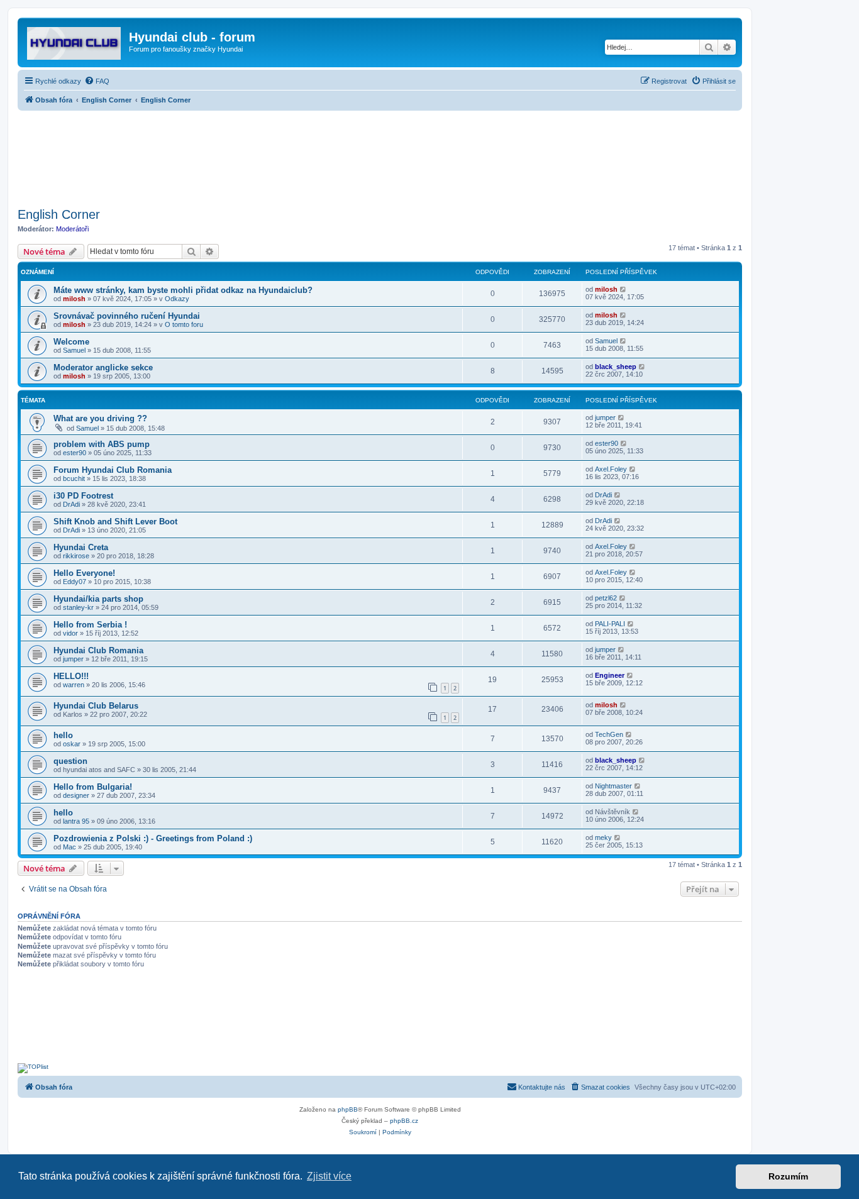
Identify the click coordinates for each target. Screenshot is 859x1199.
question (70, 761)
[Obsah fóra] (75, 41)
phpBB (348, 1109)
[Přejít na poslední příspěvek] (623, 289)
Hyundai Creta (80, 547)
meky (603, 837)
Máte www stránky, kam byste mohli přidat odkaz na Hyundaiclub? (183, 290)
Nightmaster (613, 786)
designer (76, 795)
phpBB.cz (404, 1120)
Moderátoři (72, 229)
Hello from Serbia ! (90, 624)
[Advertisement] (380, 155)
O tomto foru (184, 324)
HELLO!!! (71, 676)
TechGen (609, 734)
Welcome (71, 341)
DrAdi (71, 504)
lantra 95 (76, 821)
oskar (71, 744)
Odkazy (177, 298)
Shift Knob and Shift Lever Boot (115, 521)
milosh (74, 298)
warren (73, 684)
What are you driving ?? (100, 418)
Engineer (609, 675)
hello (63, 735)
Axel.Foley (611, 469)
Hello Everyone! (84, 573)
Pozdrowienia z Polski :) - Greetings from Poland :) (152, 838)
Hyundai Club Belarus (95, 705)
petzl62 (606, 598)
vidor (70, 633)
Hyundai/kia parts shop (98, 599)
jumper (605, 417)
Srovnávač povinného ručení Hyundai (126, 316)
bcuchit (74, 478)
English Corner (59, 214)
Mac (69, 847)
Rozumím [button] (788, 1176)
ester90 (74, 452)
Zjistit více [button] (329, 1176)
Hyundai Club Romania (98, 650)
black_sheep (615, 366)
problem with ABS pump (101, 444)
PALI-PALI (610, 623)
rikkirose (76, 556)
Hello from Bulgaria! (92, 787)
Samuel (74, 350)
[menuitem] (96, 81)
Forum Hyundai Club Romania (112, 470)
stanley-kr (78, 607)
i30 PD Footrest (83, 495)
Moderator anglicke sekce (103, 367)
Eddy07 (74, 581)
